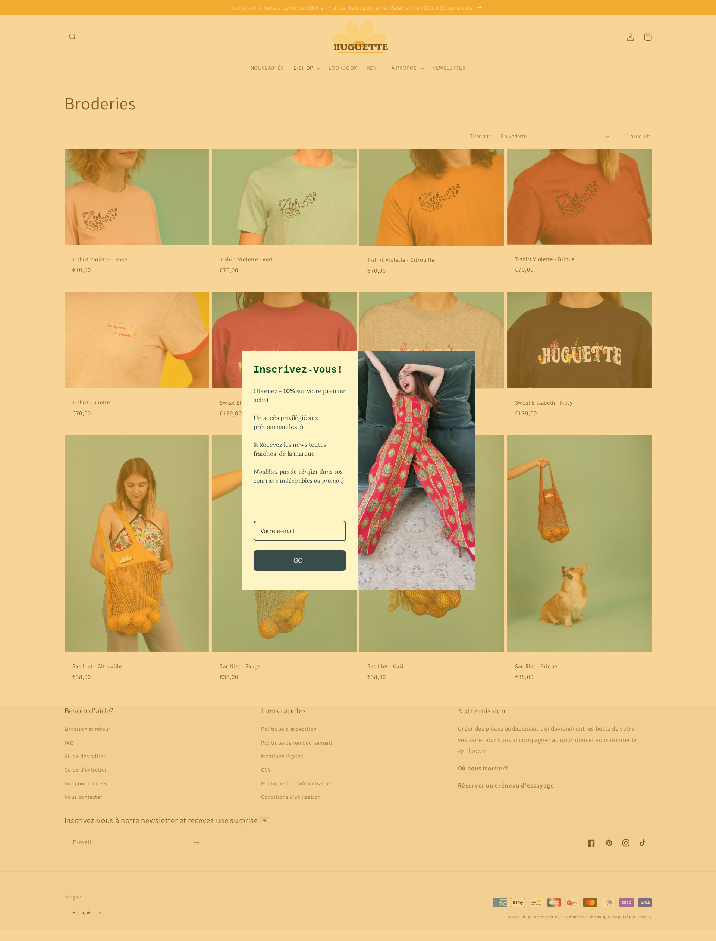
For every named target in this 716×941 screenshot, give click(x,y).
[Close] (466, 360)
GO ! (299, 560)
